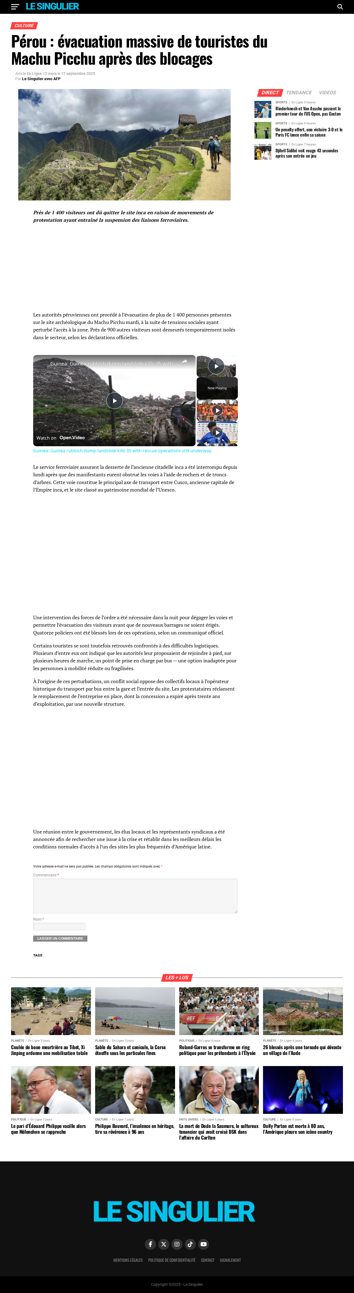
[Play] (217, 410)
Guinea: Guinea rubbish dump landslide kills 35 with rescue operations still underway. (113, 363)
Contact (207, 1260)
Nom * (38, 919)
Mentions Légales (128, 1260)
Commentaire (46, 875)
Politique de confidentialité (172, 1260)
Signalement (230, 1260)
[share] (184, 361)
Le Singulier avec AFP (41, 79)
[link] (42, 363)
